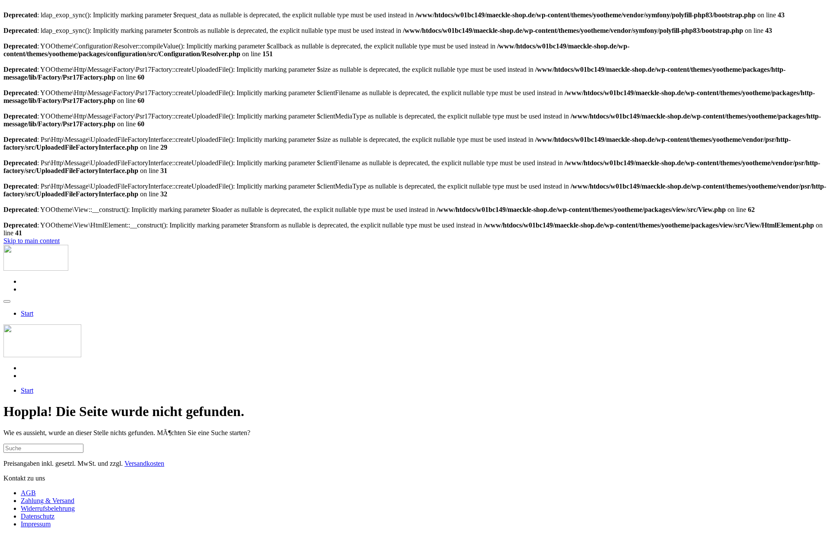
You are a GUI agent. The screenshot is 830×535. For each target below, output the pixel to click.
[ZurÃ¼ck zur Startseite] (35, 268)
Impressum (36, 524)
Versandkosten (144, 463)
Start (27, 313)
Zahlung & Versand (47, 500)
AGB (28, 493)
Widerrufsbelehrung (48, 508)
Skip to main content (31, 240)
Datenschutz (37, 516)
